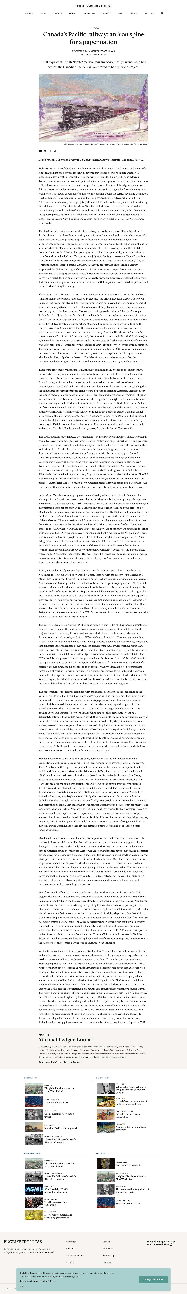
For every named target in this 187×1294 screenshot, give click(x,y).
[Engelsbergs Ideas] (93, 6)
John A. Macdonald (87, 298)
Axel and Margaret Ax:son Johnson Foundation (161, 1243)
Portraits (58, 13)
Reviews (72, 13)
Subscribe (149, 13)
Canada (95, 54)
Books (89, 54)
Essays (43, 13)
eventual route (58, 436)
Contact (134, 13)
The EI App (107, 13)
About (121, 13)
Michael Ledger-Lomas (103, 51)
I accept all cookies (153, 1279)
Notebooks (28, 13)
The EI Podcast (89, 13)
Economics (102, 54)
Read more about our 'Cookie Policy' (37, 1281)
